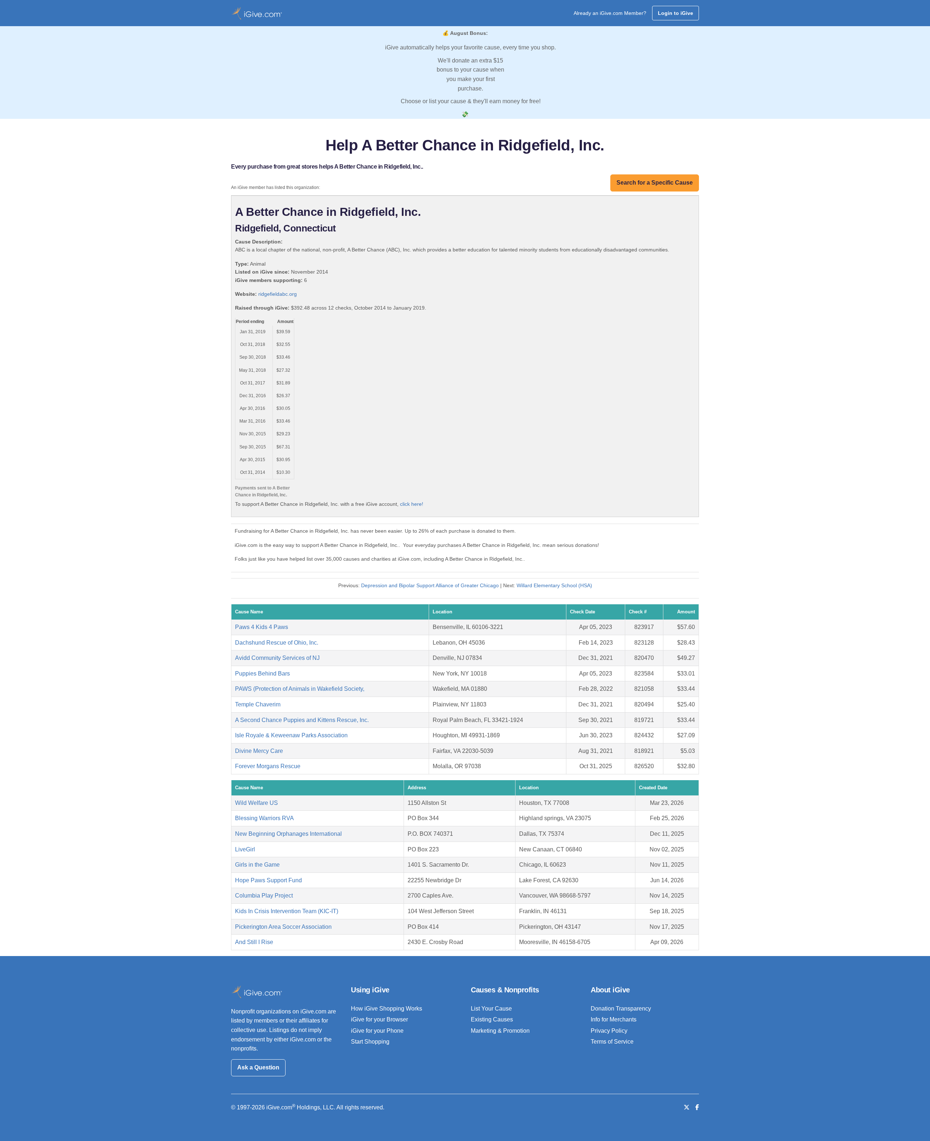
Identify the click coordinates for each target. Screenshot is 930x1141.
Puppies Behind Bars (262, 673)
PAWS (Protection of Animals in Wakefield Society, (299, 689)
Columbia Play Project (264, 895)
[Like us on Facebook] (697, 1107)
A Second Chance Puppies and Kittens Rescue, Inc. (302, 720)
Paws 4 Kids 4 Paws (261, 627)
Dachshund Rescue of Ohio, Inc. (276, 643)
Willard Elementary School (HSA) (554, 585)
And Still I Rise (254, 942)
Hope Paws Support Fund (268, 880)
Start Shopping (370, 1042)
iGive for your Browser (379, 1019)
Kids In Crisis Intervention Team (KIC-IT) (286, 911)
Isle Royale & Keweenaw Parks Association (291, 735)
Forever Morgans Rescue (267, 766)
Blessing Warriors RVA (264, 818)
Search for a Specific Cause (654, 183)
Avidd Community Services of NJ (277, 658)
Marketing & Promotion (500, 1031)
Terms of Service (612, 1042)
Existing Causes (492, 1019)
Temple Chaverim (257, 704)
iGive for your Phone (377, 1031)
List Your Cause (491, 1008)
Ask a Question (258, 1067)
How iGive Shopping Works (386, 1008)
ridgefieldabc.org (277, 294)
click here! (411, 504)
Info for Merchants (613, 1019)
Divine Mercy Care (259, 751)
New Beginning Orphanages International (288, 834)
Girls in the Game (257, 865)
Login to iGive (675, 13)
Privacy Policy (609, 1031)
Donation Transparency (621, 1008)
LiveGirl (245, 849)
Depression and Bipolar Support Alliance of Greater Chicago (430, 585)
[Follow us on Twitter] (687, 1107)
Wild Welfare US (256, 803)
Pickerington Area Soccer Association (283, 927)
